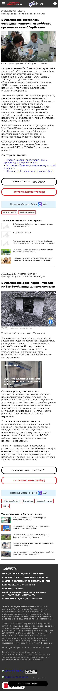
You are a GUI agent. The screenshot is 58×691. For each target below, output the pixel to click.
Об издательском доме (16, 573)
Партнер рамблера (39, 678)
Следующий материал (27, 684)
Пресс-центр (39, 573)
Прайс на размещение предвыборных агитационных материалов (24, 593)
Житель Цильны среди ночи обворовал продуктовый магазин (29, 519)
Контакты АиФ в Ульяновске (18, 585)
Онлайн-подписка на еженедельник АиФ (26, 581)
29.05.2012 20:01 (8, 11)
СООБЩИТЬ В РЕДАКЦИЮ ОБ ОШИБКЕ (22, 598)
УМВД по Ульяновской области (16, 328)
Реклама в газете (12, 577)
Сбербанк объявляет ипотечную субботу (30, 171)
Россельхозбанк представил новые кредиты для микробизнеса (25, 161)
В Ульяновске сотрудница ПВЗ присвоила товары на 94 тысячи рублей (31, 527)
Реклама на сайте (12, 588)
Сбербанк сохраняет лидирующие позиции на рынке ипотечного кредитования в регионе (32, 259)
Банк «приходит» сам (22, 233)
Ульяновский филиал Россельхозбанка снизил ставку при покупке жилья (33, 251)
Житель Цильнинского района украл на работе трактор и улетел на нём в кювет (33, 553)
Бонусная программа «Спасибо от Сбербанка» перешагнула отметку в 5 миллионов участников (33, 242)
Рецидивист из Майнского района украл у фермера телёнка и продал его (31, 536)
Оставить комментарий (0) (29, 192)
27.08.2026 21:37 (8, 274)
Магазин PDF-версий (36, 577)
